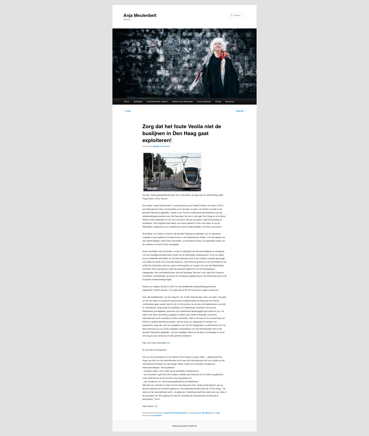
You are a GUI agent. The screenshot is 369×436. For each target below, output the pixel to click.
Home (126, 101)
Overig (218, 101)
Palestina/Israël (180, 412)
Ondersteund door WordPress (184, 426)
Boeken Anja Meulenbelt (182, 101)
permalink (157, 415)
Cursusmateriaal (204, 101)
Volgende (241, 111)
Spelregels (138, 101)
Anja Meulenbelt (139, 15)
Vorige (127, 111)
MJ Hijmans (207, 412)
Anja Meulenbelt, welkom (157, 101)
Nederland (169, 412)
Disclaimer (229, 101)
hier (168, 342)
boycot (198, 412)
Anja (218, 412)
